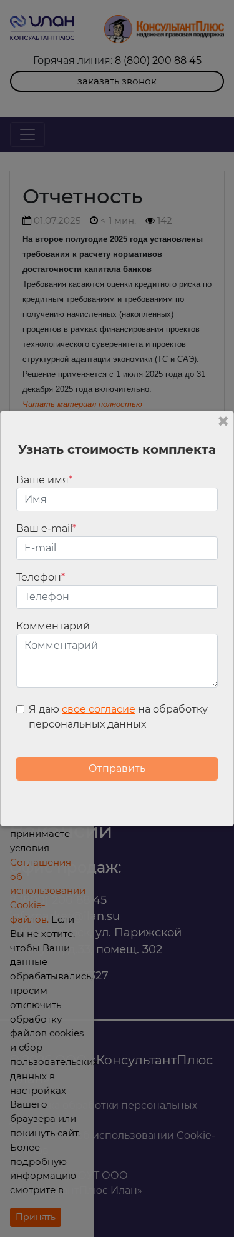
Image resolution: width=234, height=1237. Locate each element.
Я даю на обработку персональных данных (118, 716)
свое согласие (98, 709)
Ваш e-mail (46, 528)
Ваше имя (44, 480)
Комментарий (53, 626)
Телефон (40, 577)
